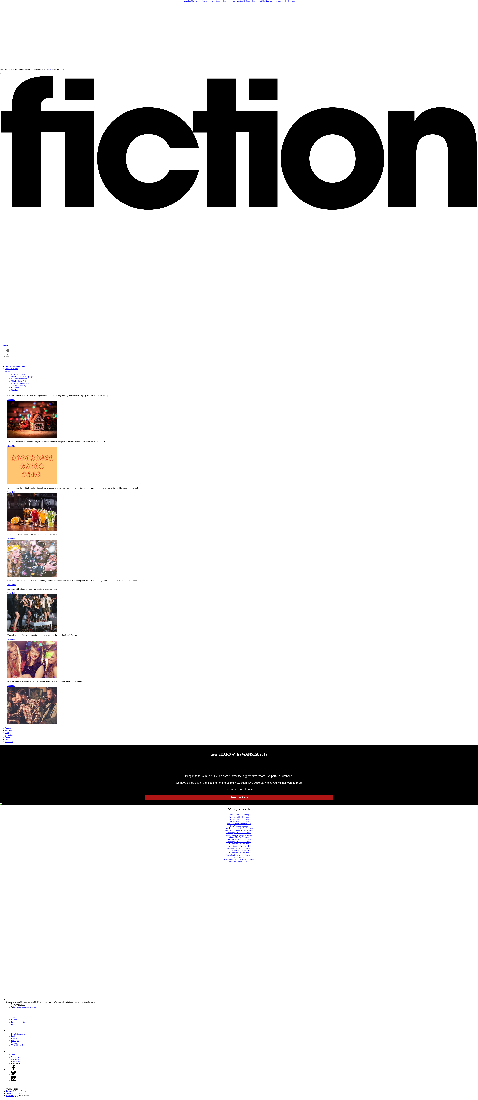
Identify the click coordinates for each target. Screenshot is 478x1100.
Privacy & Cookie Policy (16, 1091)
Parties (7, 371)
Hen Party (15, 388)
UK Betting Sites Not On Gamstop (239, 830)
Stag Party (15, 390)
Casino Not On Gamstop (239, 844)
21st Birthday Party (18, 385)
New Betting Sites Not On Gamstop (239, 828)
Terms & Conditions (14, 1093)
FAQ (7, 739)
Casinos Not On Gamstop (239, 815)
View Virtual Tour (18, 1045)
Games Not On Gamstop (239, 837)
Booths (8, 728)
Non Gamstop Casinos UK (239, 846)
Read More (11, 446)
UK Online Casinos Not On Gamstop (239, 859)
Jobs (13, 1055)
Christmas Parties (18, 374)
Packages (8, 730)
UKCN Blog (16, 1061)
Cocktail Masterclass (19, 379)
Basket (14, 1020)
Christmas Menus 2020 (20, 383)
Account (14, 1017)
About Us (9, 742)
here (49, 69)
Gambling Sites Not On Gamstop (239, 833)
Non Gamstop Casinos (239, 826)
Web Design (11, 1096)
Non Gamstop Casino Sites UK (239, 824)
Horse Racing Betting (239, 857)
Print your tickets (18, 1022)
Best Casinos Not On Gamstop (239, 839)
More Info (11, 400)
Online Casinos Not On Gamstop (239, 835)
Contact (8, 737)
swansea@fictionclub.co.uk (25, 1008)
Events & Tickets (11, 369)
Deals (7, 733)
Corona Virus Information (15, 366)
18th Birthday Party (19, 381)
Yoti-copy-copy (17, 1057)
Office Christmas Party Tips (22, 376)
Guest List (9, 735)
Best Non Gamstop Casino (239, 862)
